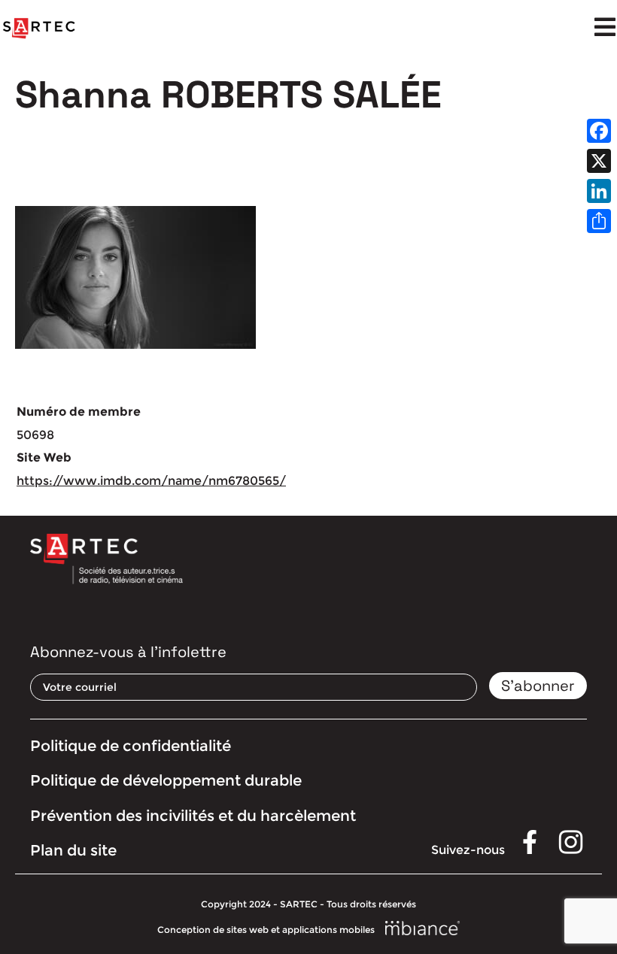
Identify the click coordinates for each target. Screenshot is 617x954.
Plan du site (73, 850)
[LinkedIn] (599, 191)
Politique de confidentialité (130, 745)
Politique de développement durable (166, 780)
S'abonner (538, 685)
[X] (599, 161)
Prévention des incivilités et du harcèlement (193, 815)
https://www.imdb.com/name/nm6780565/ (151, 481)
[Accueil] (39, 28)
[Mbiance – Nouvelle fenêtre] (422, 929)
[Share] (599, 221)
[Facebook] (599, 131)
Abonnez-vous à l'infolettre (128, 652)
